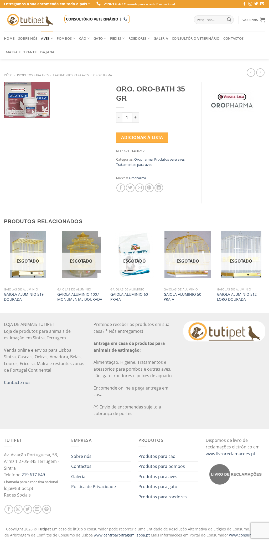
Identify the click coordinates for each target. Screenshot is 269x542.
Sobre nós (27, 38)
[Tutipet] (30, 19)
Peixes (115, 38)
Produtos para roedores (162, 497)
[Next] (265, 272)
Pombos (64, 38)
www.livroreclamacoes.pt (230, 454)
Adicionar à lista (142, 137)
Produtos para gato (157, 486)
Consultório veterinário (196, 38)
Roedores (137, 38)
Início (8, 75)
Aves (45, 38)
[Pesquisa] (229, 19)
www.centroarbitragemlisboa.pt (122, 535)
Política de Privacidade (93, 486)
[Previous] (4, 272)
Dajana (47, 52)
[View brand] (232, 100)
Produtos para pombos (161, 466)
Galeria (161, 38)
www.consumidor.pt (247, 535)
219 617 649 (33, 475)
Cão (82, 38)
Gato (98, 38)
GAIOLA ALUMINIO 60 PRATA (129, 297)
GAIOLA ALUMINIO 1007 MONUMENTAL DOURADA (79, 297)
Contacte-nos (17, 382)
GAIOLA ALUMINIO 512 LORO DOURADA (237, 297)
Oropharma (102, 75)
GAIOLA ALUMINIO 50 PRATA (182, 297)
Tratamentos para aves (71, 75)
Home (9, 38)
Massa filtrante (21, 52)
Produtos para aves (33, 75)
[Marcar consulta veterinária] (125, 19)
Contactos (233, 38)
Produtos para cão (156, 456)
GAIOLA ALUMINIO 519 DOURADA (24, 297)
